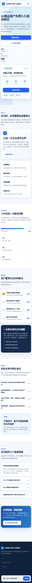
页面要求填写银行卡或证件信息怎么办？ (14, 494)
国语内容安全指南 (6, 562)
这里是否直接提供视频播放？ (11, 465)
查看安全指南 (16, 37)
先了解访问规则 (16, 43)
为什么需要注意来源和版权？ (11, 487)
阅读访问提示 (16, 90)
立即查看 (26, 578)
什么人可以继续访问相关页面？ (12, 480)
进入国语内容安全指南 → (12, 523)
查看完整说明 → (9, 154)
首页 (3, 558)
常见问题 (4, 566)
